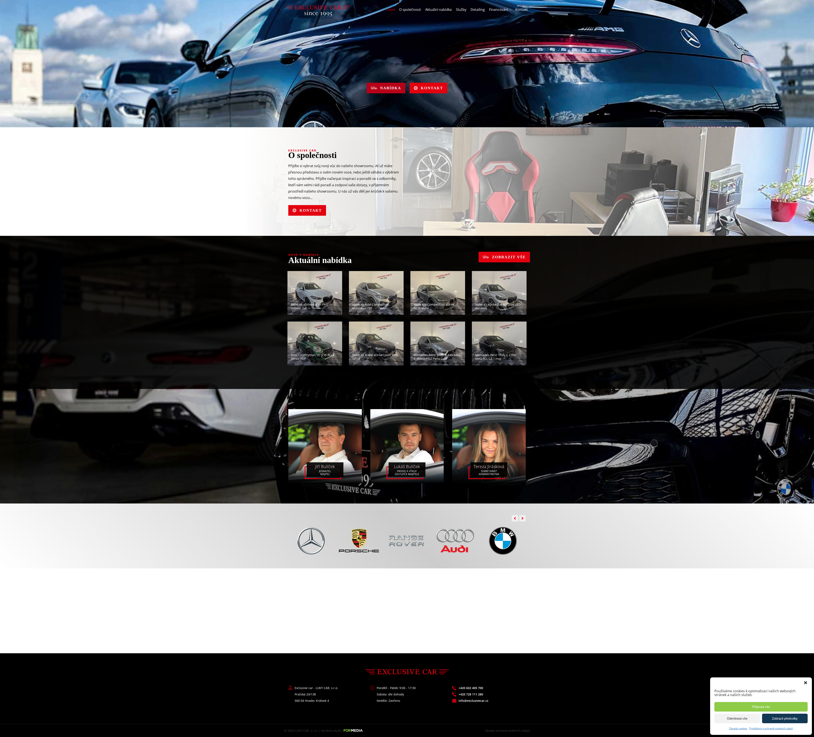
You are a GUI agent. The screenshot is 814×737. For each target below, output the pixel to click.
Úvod (390, 9)
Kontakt (521, 9)
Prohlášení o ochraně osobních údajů (771, 728)
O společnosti (410, 9)
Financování (498, 9)
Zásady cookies (738, 728)
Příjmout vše (761, 707)
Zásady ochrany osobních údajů (507, 731)
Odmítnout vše (737, 718)
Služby (461, 9)
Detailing (478, 9)
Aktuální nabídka (438, 9)
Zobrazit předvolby (785, 718)
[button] (805, 683)
